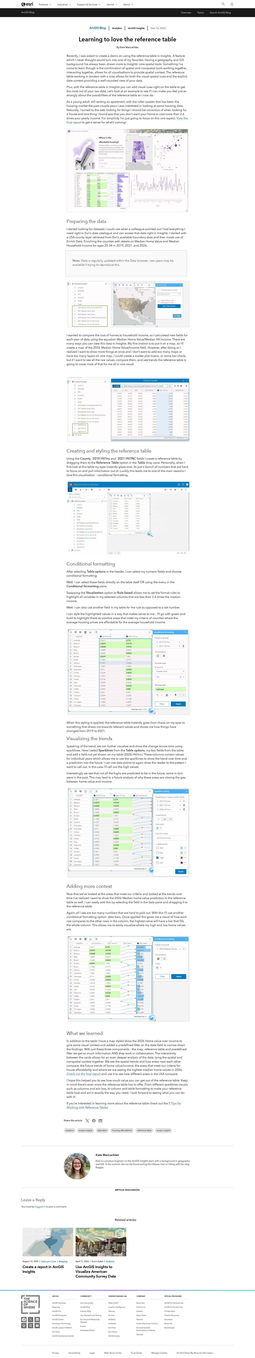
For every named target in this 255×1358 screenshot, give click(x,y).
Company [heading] (140, 1296)
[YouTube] (37, 1325)
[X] (30, 1319)
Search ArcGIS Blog (220, 12)
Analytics (117, 28)
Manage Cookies (159, 1353)
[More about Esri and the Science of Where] (30, 1305)
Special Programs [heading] (173, 1296)
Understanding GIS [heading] (117, 1296)
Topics (200, 12)
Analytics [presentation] (110, 1261)
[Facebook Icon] (94, 1121)
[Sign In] (232, 4)
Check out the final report (84, 1074)
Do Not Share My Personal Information (195, 1353)
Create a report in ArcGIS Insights (43, 1269)
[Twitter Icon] (87, 1121)
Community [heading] (85, 1296)
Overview (186, 12)
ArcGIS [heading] (55, 1296)
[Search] (223, 4)
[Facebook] (24, 1319)
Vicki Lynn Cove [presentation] (48, 1261)
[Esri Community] (24, 1325)
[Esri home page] (27, 4)
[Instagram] (30, 1325)
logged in (40, 1206)
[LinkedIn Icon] (100, 1121)
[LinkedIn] (37, 1319)
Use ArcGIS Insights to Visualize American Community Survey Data (96, 1271)
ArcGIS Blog (27, 12)
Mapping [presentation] (63, 1261)
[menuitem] (64, 1303)
